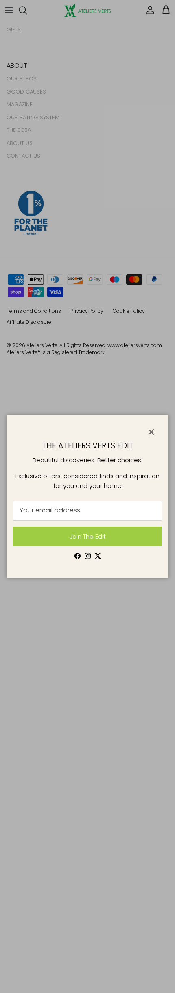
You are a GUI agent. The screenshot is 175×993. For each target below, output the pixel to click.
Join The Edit (88, 536)
